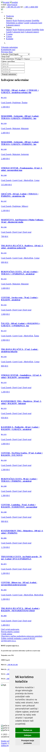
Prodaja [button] (9, 18)
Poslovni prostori (24, 20)
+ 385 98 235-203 (12, 664)
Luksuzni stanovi (13, 25)
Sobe (42, 30)
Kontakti (9, 39)
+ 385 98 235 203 (13, 7)
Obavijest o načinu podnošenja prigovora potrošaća (21, 636)
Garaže (26, 23)
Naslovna (10, 16)
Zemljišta (35, 20)
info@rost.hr (12, 5)
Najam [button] (9, 27)
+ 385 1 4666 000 (31, 7)
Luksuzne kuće (36, 23)
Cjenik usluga (6, 634)
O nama (9, 34)
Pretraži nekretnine (9, 74)
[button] (5, 52)
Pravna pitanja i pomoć (10, 632)
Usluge (9, 36)
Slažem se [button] (27, 730)
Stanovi (9, 20)
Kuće (15, 20)
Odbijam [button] (27, 735)
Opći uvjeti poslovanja (10, 629)
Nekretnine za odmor (14, 23)
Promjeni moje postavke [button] (27, 741)
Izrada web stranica (9, 741)
